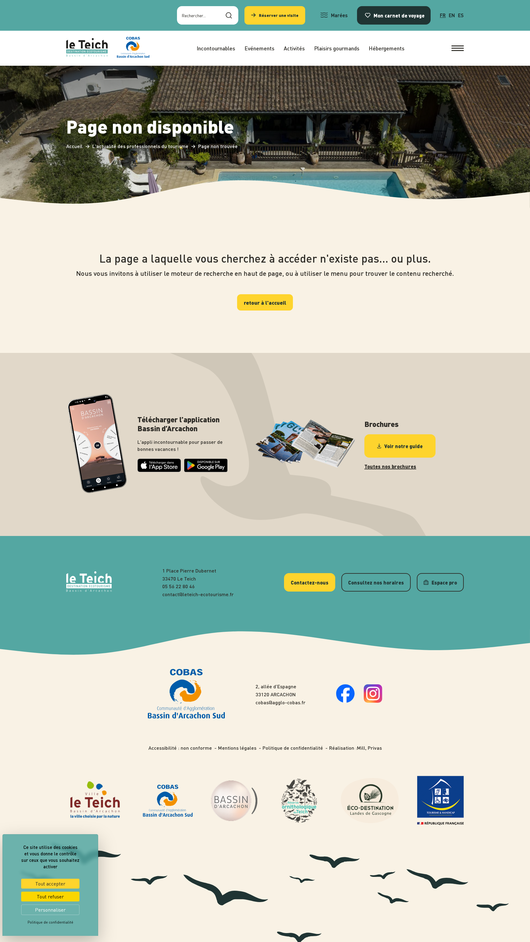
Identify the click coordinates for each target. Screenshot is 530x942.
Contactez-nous (309, 582)
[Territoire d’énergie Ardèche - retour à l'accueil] (87, 48)
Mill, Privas (369, 748)
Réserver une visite (278, 15)
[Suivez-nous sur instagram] (373, 700)
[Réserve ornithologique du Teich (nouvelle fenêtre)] (299, 800)
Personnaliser (50, 910)
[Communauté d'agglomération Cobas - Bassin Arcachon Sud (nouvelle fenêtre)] (167, 800)
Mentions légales (237, 748)
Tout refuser (50, 896)
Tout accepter (50, 884)
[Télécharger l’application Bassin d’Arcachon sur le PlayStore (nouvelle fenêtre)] (206, 470)
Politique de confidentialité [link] (50, 922)
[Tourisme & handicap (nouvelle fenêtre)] (440, 800)
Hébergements (387, 48)
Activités (294, 48)
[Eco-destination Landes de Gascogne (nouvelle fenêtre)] (370, 800)
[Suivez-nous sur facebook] (345, 700)
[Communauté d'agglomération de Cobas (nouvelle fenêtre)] (133, 48)
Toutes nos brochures (390, 466)
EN (452, 15)
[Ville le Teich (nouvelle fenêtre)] (95, 801)
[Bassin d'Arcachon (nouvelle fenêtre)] (234, 800)
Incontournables (216, 48)
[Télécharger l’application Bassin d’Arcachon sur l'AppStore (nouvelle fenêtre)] (159, 470)
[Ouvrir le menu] (457, 48)
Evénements (259, 48)
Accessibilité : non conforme (180, 748)
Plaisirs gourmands (336, 48)
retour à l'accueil (265, 302)
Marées (339, 15)
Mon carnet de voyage (399, 15)
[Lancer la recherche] (229, 15)
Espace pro (444, 582)
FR (443, 15)
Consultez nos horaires (376, 582)
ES (461, 15)
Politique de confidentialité (293, 748)
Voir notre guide (403, 446)
